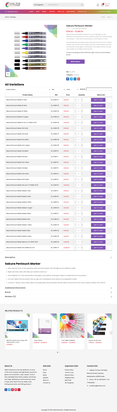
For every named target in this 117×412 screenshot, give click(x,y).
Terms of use (69, 372)
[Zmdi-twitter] (9, 389)
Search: (82, 89)
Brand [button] (7, 292)
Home (31, 11)
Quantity (81, 95)
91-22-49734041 (100, 379)
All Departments (12, 12)
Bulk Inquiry (71, 11)
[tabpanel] (17, 331)
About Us (61, 11)
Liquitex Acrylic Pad (95, 340)
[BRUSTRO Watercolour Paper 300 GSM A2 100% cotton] (17, 326)
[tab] (58, 257)
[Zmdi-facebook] (6, 389)
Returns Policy (69, 375)
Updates (52, 11)
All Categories (69, 383)
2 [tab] (59, 352)
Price (68, 95)
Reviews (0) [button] (10, 296)
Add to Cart (101, 95)
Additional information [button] (15, 288)
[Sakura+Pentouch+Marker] (71, 79)
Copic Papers (38, 340)
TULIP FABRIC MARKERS (68, 340)
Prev (103, 17)
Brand (44, 11)
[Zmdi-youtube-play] (12, 389)
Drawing (13, 17)
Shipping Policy (69, 378)
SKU (56, 95)
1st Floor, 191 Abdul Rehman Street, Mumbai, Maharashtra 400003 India (97, 373)
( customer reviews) (80, 28)
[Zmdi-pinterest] (19, 389)
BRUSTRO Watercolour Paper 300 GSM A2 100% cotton (16, 341)
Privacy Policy (69, 370)
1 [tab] (57, 352)
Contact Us (82, 11)
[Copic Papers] (45, 326)
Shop (37, 11)
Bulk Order (68, 380)
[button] (39, 5)
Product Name (27, 95)
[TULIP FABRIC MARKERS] (72, 326)
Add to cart (98, 100)
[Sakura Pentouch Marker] (67, 79)
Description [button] (10, 257)
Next (108, 17)
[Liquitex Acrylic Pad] (99, 326)
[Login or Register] (98, 5)
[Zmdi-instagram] (15, 389)
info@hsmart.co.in (99, 386)
